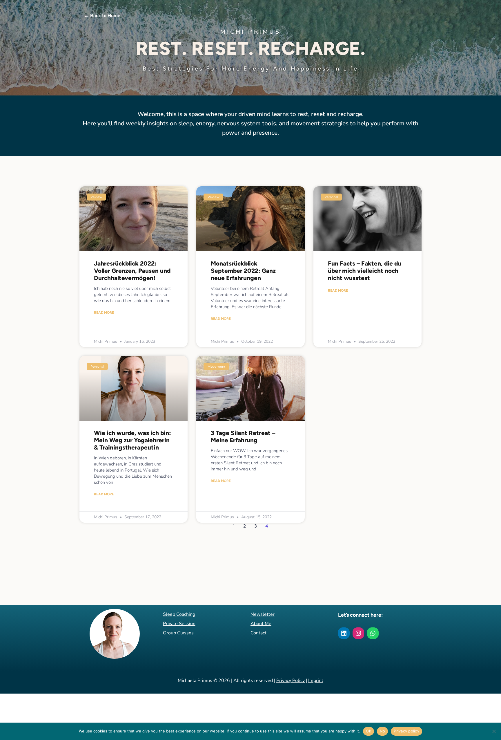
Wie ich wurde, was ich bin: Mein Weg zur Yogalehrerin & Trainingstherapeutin (132, 440)
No (382, 731)
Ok (368, 731)
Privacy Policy (290, 680)
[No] (494, 731)
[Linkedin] (344, 633)
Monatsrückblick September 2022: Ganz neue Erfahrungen (243, 270)
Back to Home (102, 15)
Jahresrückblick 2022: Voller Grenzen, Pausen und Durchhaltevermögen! (132, 270)
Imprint (315, 680)
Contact (258, 633)
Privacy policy (406, 731)
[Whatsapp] (373, 633)
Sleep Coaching (179, 614)
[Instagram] (358, 633)
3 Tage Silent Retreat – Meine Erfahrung (243, 436)
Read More (104, 313)
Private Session (179, 623)
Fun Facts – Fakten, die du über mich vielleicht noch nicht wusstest (364, 270)
